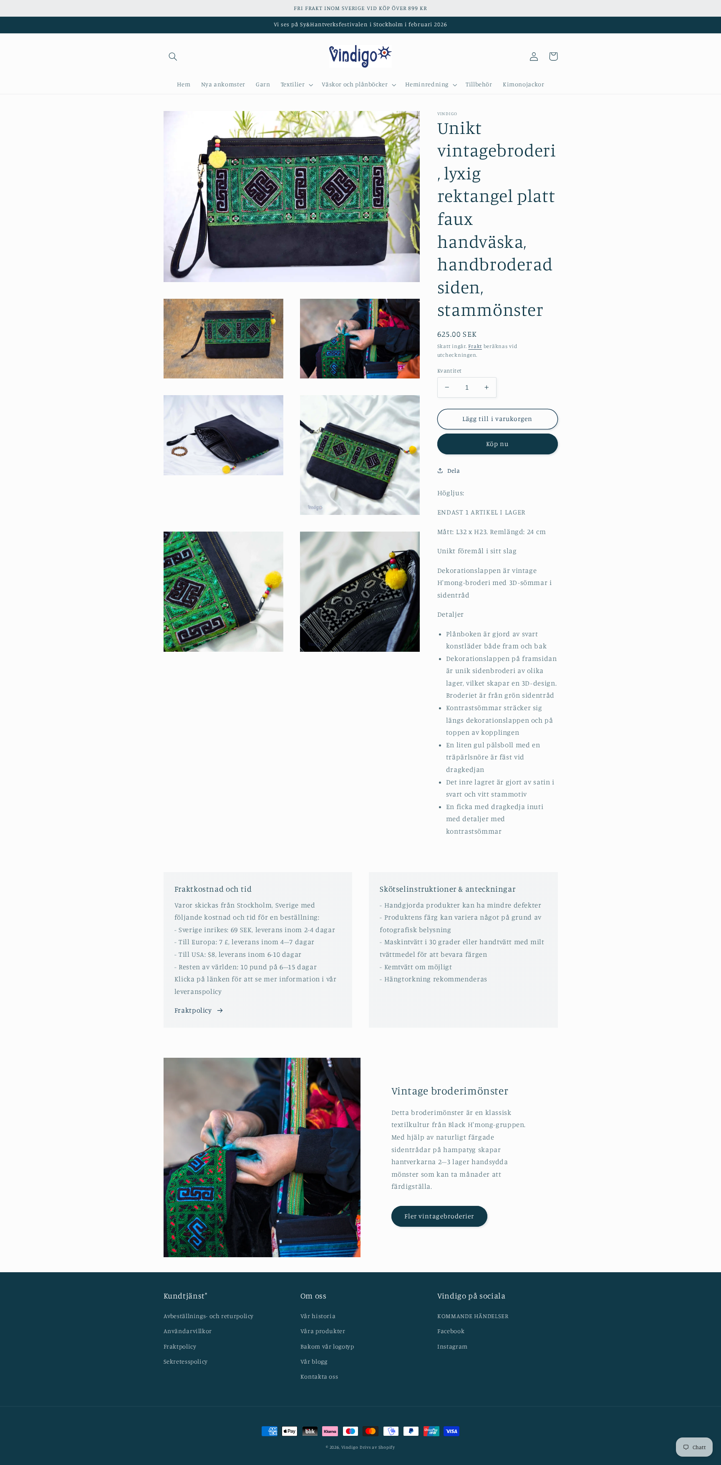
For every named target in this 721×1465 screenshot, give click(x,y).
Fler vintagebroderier (439, 1216)
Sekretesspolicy (186, 1361)
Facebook (450, 1330)
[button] (173, 56)
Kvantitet (449, 370)
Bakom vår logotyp (327, 1346)
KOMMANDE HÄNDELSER (472, 1315)
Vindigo (349, 1447)
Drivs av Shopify (377, 1447)
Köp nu (497, 444)
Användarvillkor (188, 1330)
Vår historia (318, 1315)
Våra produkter (322, 1330)
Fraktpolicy (193, 1010)
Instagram (452, 1346)
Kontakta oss (319, 1376)
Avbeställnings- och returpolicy (209, 1315)
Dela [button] (453, 470)
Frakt (475, 346)
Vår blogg (314, 1361)
